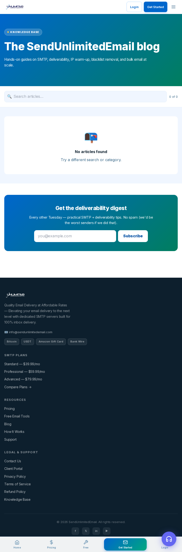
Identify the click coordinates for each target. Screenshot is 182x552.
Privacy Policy (15, 476)
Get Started (155, 7)
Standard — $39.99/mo (22, 364)
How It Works (14, 432)
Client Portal (13, 469)
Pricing (9, 409)
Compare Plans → (18, 387)
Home (17, 547)
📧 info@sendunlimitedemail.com (28, 332)
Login (134, 7)
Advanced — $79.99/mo (23, 379)
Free (86, 547)
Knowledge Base (17, 499)
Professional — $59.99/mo (24, 372)
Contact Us (12, 461)
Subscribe (133, 236)
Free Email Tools (16, 416)
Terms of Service (17, 484)
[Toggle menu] (173, 7)
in (96, 531)
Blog (7, 424)
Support (10, 439)
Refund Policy (15, 492)
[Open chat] (169, 539)
